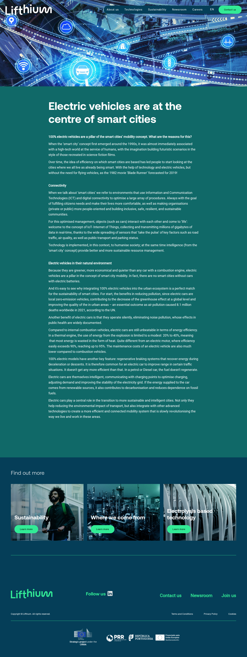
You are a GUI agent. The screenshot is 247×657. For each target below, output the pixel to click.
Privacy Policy (211, 614)
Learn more (26, 529)
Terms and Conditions (182, 614)
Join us (229, 595)
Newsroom (179, 9)
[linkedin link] (110, 593)
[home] (28, 9)
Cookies (232, 614)
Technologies (133, 9)
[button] (212, 9)
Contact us (171, 595)
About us (113, 9)
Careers (197, 9)
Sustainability (157, 9)
